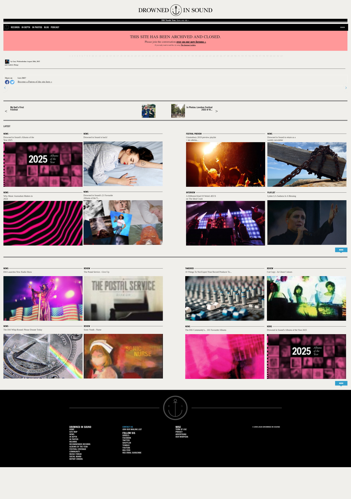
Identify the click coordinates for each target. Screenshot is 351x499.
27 (153, 55)
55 (253, 55)
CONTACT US (127, 426)
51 (239, 55)
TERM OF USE (181, 429)
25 (146, 55)
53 (246, 55)
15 (110, 55)
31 (167, 55)
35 (182, 55)
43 (210, 55)
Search (342, 27)
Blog (46, 27)
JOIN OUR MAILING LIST (132, 429)
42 (207, 55)
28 (157, 55)
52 (242, 55)
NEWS (71, 434)
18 (121, 55)
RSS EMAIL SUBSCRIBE (131, 452)
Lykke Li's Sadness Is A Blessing (281, 196)
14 (107, 55)
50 (235, 55)
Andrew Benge (13, 65)
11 (96, 55)
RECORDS (73, 441)
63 (282, 55)
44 (214, 55)
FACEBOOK (126, 437)
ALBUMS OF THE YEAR (78, 446)
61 (274, 55)
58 (264, 55)
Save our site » (175, 20)
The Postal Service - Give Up (96, 272)
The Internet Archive (188, 45)
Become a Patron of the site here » (35, 81)
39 (196, 55)
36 (185, 55)
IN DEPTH (73, 436)
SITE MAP (73, 431)
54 (249, 55)
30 (164, 55)
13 (103, 55)
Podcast (55, 27)
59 (267, 55)
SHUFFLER (126, 442)
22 (135, 55)
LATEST (6, 126)
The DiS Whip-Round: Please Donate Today (22, 330)
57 (260, 55)
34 (178, 55)
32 (171, 55)
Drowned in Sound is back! (95, 137)
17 (118, 55)
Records (15, 27)
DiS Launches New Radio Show (17, 272)
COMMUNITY (74, 451)
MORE (341, 250)
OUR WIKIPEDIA (182, 436)
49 (232, 55)
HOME (71, 429)
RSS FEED (126, 450)
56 (257, 55)
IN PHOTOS (73, 439)
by (18, 61)
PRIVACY (179, 431)
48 (228, 55)
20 (128, 55)
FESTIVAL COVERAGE (77, 449)
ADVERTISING (181, 434)
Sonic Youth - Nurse (92, 330)
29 (160, 55)
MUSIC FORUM (75, 454)
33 (175, 55)
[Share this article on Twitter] (12, 82)
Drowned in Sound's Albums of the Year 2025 (287, 330)
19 (125, 55)
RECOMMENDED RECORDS (79, 444)
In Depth (26, 27)
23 (139, 55)
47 (224, 55)
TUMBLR (125, 445)
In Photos (37, 27)
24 (142, 55)
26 (150, 55)
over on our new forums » (191, 42)
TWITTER (126, 440)
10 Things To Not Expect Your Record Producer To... (208, 272)
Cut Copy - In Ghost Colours (279, 272)
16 (114, 55)
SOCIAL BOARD (75, 456)
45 (217, 55)
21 (132, 55)
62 (278, 55)
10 (93, 55)
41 (203, 55)
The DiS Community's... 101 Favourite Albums (205, 330)
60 (271, 55)
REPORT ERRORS (76, 459)
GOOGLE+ (126, 435)
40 (200, 55)
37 (189, 55)
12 (100, 55)
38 (192, 55)
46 (221, 55)
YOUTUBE (126, 447)
